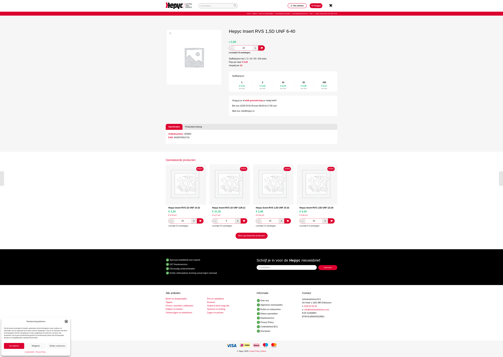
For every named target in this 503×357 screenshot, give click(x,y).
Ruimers (211, 302)
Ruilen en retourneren (270, 309)
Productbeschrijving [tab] (193, 127)
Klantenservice (267, 318)
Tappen (169, 302)
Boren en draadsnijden (176, 299)
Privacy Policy (41, 352)
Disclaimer (265, 331)
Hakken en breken (174, 309)
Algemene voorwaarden (271, 305)
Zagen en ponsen (215, 313)
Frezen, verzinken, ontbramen (179, 306)
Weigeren (36, 346)
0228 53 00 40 (310, 306)
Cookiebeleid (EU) (269, 327)
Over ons (264, 300)
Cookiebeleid (29, 352)
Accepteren (14, 346)
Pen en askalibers (215, 299)
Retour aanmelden (269, 314)
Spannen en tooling (216, 309)
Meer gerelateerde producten (251, 236)
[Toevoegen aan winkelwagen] (261, 48)
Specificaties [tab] (174, 127)
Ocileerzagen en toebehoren (179, 313)
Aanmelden (328, 268)
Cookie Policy (254, 351)
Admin (263, 351)
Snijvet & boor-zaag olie (218, 306)
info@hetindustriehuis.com (316, 309)
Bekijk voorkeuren (57, 346)
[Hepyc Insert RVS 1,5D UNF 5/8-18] (2, 178)
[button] (66, 321)
